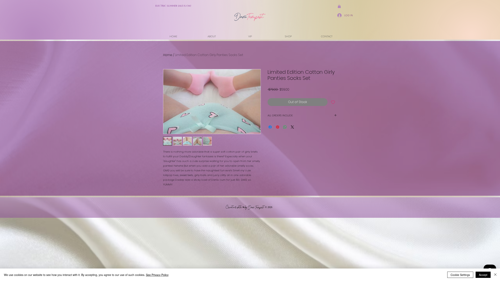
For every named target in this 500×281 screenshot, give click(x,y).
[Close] (495, 275)
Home (167, 55)
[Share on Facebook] (270, 127)
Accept (483, 275)
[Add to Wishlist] (333, 102)
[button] (339, 6)
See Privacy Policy (157, 275)
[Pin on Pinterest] (277, 127)
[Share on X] (292, 127)
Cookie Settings (460, 275)
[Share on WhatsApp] (285, 127)
